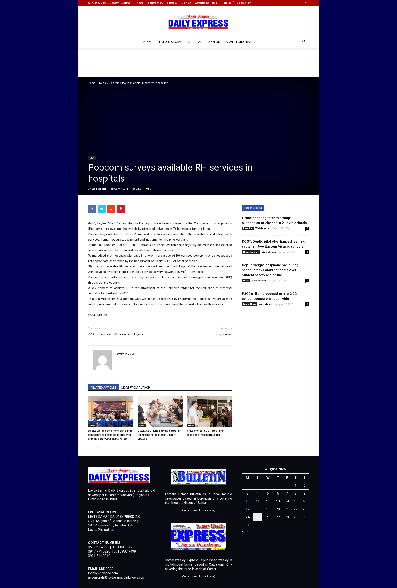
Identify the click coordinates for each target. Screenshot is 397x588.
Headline (247, 228)
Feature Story (155, 2)
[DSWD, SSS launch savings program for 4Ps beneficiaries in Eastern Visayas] (160, 411)
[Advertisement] (198, 62)
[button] (304, 42)
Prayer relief (224, 334)
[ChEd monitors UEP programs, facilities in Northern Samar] (209, 411)
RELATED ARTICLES (103, 387)
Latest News (249, 304)
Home (91, 83)
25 (257, 517)
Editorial (172, 2)
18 (257, 509)
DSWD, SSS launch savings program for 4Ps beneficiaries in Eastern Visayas (159, 434)
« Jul (245, 531)
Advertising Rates (206, 2)
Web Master (99, 188)
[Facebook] (306, 3)
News (139, 2)
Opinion (186, 2)
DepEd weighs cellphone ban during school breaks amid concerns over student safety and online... (270, 270)
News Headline (251, 251)
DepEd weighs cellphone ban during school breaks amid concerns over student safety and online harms (110, 434)
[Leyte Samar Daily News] (198, 21)
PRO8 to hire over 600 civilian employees (115, 334)
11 (257, 501)
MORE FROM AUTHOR (135, 387)
